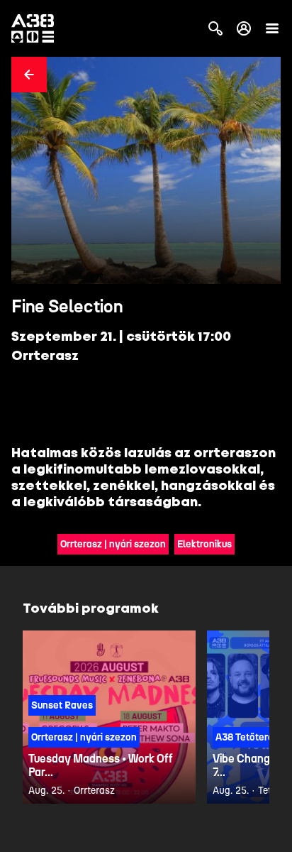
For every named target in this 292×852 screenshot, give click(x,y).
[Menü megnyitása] (272, 28)
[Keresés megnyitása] (215, 28)
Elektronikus (204, 544)
